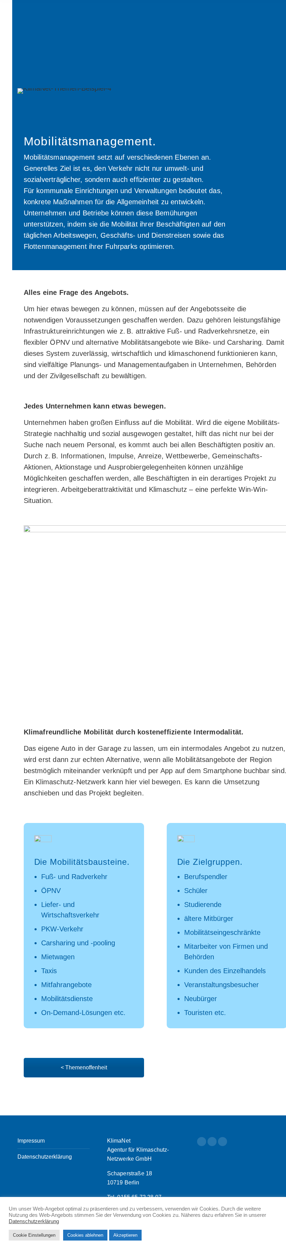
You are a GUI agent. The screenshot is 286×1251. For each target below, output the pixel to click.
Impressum (31, 1141)
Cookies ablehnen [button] (85, 1235)
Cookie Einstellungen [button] (34, 1235)
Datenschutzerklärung (44, 1157)
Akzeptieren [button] (125, 1235)
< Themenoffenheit (84, 1067)
